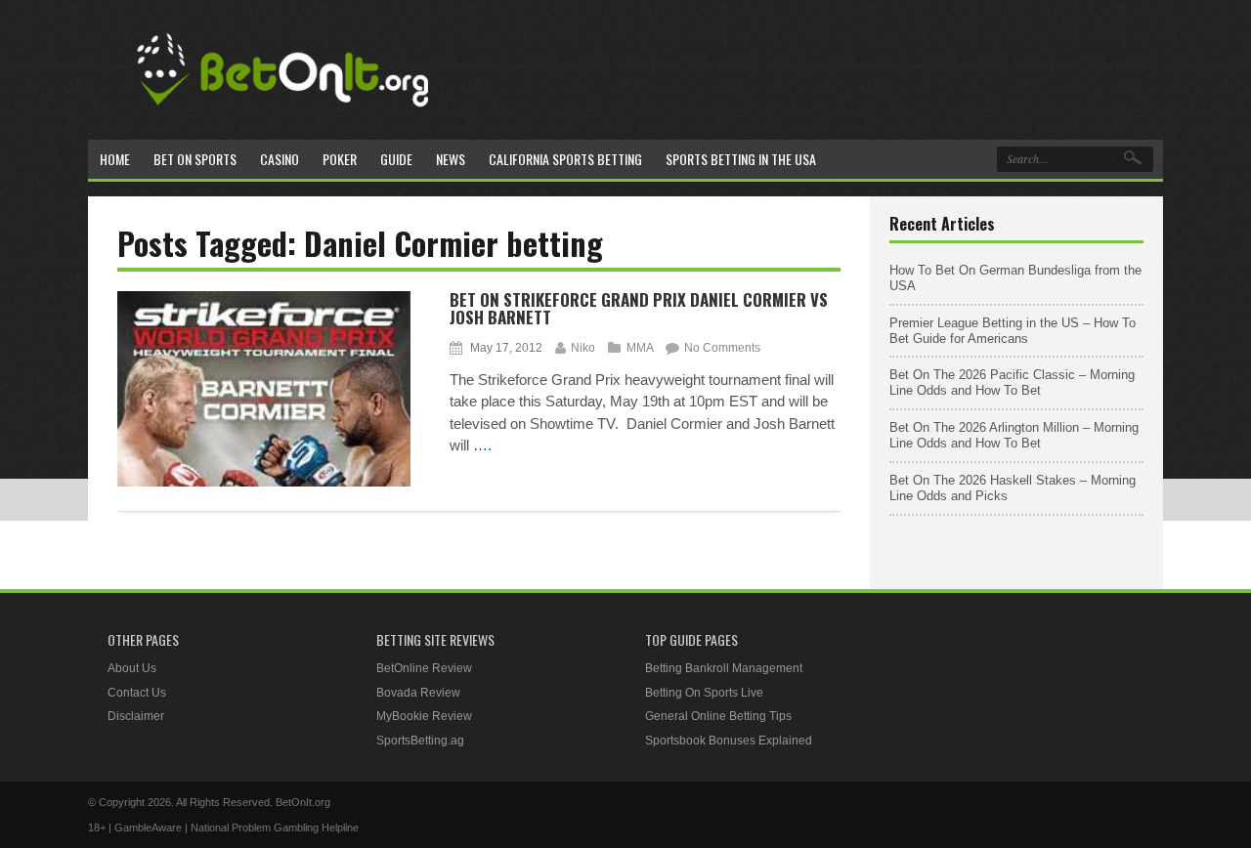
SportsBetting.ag (420, 740)
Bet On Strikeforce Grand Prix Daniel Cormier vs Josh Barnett (639, 308)
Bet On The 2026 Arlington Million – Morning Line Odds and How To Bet (1014, 435)
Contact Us (137, 693)
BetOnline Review (424, 668)
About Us (132, 668)
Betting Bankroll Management (723, 668)
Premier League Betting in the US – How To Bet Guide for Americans (1012, 331)
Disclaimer (136, 716)
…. (482, 445)
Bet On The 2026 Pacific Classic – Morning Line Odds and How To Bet (1012, 382)
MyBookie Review (424, 716)
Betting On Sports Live (704, 693)
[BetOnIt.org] (283, 113)
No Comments (722, 348)
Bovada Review (418, 693)
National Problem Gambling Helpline (275, 827)
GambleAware (148, 827)
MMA (639, 348)
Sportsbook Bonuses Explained (728, 740)
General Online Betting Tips (718, 716)
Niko (583, 348)
